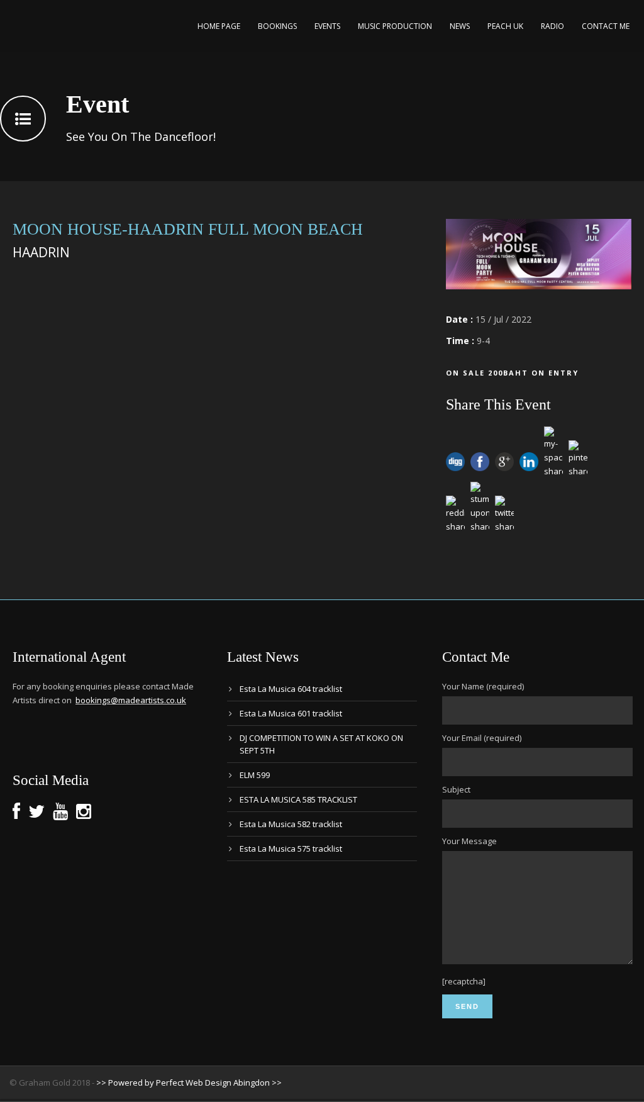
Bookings (277, 26)
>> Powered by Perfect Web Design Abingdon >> (189, 1082)
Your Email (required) (481, 737)
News (460, 26)
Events (327, 26)
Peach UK (505, 26)
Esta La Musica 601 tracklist (291, 713)
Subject (456, 789)
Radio (552, 26)
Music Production (395, 26)
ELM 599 (255, 775)
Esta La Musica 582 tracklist (291, 824)
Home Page (218, 26)
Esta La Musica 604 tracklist (291, 688)
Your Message (469, 841)
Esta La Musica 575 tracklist (291, 848)
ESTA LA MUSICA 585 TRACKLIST (298, 799)
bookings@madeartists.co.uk (130, 700)
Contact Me (606, 26)
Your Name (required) (483, 686)
